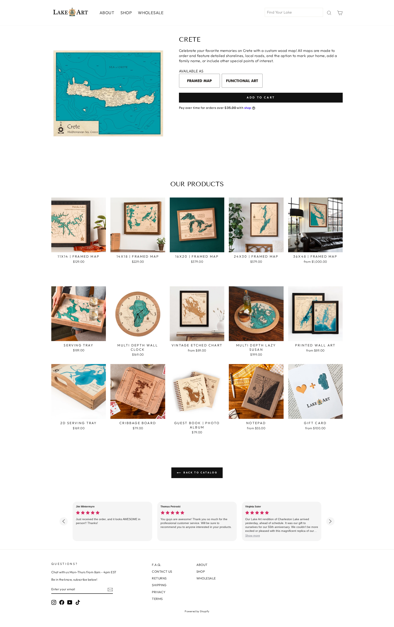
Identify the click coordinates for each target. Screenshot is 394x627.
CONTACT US (162, 571)
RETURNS (159, 578)
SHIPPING (159, 585)
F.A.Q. (156, 565)
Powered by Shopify (197, 611)
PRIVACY (158, 592)
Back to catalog (200, 472)
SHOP (126, 12)
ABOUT (107, 12)
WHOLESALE (151, 12)
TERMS (157, 599)
